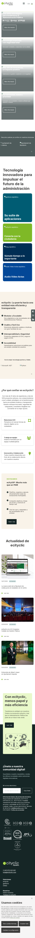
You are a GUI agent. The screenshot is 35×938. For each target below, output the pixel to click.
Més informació (9, 54)
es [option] (32, 4)
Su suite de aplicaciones (12, 217)
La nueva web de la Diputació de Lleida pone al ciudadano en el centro (14, 587)
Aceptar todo (24, 923)
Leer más (10, 725)
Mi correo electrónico (9, 785)
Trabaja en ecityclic (9, 895)
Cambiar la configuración (10, 930)
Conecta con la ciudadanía (12, 237)
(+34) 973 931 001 (9, 870)
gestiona (6, 883)
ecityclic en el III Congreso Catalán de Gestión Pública (10, 630)
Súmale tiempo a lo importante (14, 257)
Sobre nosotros (8, 893)
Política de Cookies (15, 917)
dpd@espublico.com (17, 808)
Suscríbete (27, 790)
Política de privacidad (17, 810)
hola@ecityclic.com (9, 872)
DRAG (5, 885)
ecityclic (5, 881)
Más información (9, 27)
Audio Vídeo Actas (14, 276)
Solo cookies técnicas (9, 923)
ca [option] (29, 4)
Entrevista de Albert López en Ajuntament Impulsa (10, 673)
